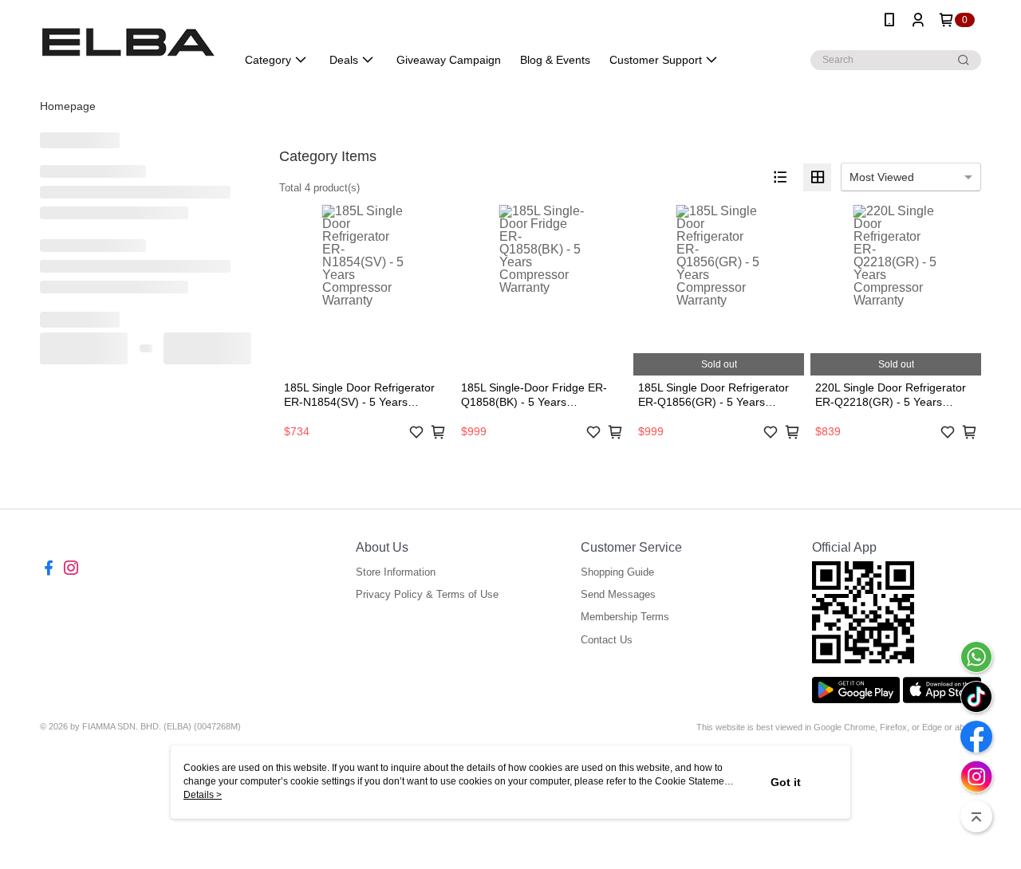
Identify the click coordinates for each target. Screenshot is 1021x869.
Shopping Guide (617, 572)
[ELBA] (128, 42)
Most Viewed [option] (882, 177)
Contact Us (607, 640)
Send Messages (618, 594)
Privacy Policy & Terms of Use (427, 594)
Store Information (396, 572)
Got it (786, 782)
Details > (202, 794)
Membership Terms (625, 617)
